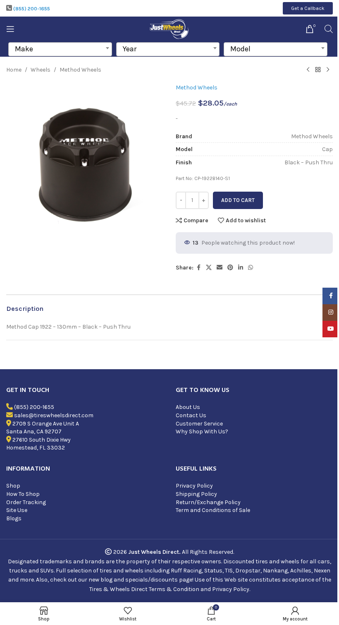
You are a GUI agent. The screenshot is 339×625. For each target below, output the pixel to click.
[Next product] (328, 70)
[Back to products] (318, 70)
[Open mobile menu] (10, 29)
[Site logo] (170, 28)
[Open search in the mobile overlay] (329, 29)
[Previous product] (308, 70)
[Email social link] (219, 268)
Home (13, 69)
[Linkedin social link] (241, 268)
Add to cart (238, 200)
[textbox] (60, 49)
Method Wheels (80, 69)
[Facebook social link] (198, 268)
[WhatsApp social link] (250, 268)
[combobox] (60, 49)
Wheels (40, 69)
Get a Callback (308, 8)
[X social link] (208, 268)
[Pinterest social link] (230, 268)
